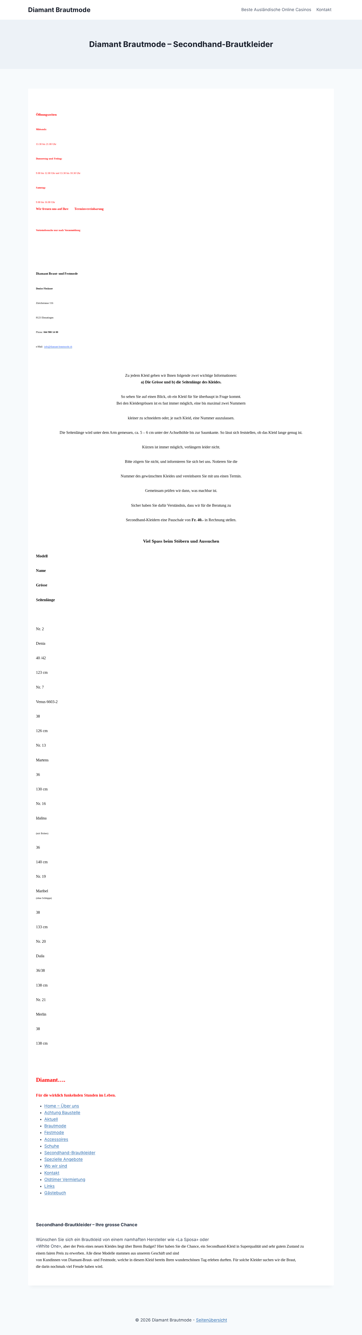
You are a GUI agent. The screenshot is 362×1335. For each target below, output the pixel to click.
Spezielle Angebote (63, 1159)
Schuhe (51, 1146)
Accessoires (56, 1139)
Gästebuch (55, 1192)
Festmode (54, 1132)
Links (49, 1186)
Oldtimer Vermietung (64, 1179)
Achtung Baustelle (62, 1112)
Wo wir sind (55, 1165)
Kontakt (323, 9)
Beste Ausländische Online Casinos (276, 9)
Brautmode (55, 1125)
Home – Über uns (61, 1105)
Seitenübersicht (211, 1320)
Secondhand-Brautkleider (69, 1152)
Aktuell (51, 1119)
